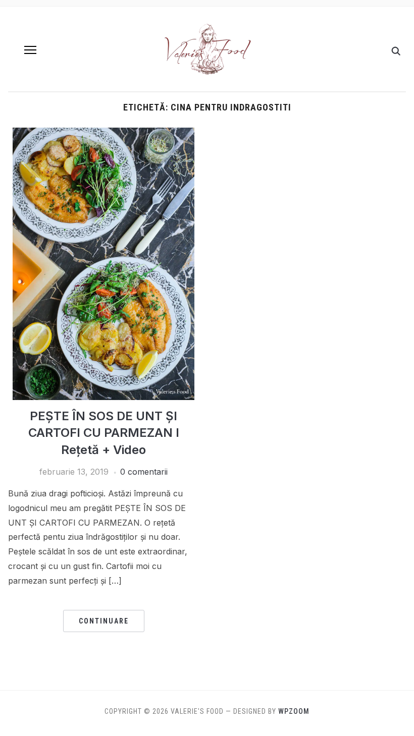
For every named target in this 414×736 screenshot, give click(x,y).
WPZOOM (293, 711)
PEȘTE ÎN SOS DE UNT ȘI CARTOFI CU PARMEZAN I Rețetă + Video (103, 433)
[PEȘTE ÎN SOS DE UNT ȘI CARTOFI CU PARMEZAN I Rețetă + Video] (103, 134)
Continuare (104, 621)
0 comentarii (144, 472)
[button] (30, 50)
